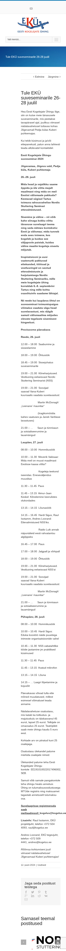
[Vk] (45, 895)
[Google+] (26, 895)
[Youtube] (31, 8)
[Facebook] (26, 892)
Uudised (42, 865)
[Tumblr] (45, 892)
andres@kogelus (38, 842)
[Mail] (26, 899)
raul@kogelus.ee (38, 827)
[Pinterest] (39, 892)
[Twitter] (32, 892)
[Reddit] (39, 895)
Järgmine (53, 76)
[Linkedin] (32, 895)
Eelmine (39, 76)
